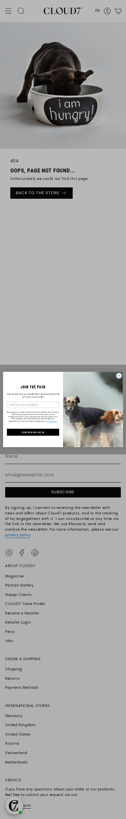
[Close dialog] (119, 376)
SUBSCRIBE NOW (33, 432)
